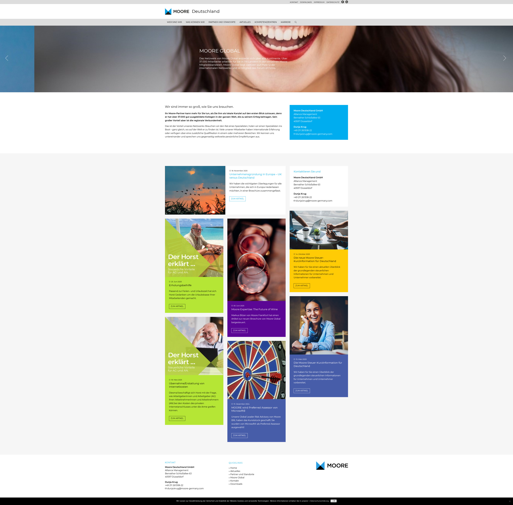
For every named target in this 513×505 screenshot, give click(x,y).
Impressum (319, 2)
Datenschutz (333, 2)
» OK (334, 501)
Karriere (286, 22)
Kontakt (294, 2)
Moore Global (237, 477)
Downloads (306, 2)
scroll (256, 88)
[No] (509, 501)
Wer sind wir (174, 22)
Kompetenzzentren (266, 22)
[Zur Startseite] (178, 11)
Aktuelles (245, 22)
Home (233, 468)
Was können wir (195, 22)
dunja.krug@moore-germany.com (314, 134)
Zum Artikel (237, 199)
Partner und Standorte (222, 22)
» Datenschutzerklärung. (319, 501)
